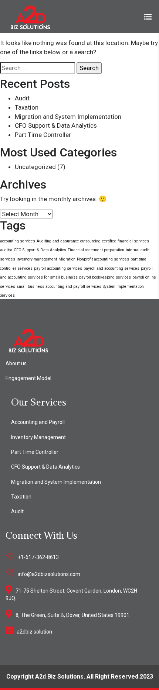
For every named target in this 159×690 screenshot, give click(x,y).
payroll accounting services (58, 268)
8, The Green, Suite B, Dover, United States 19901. (73, 615)
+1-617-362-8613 (38, 557)
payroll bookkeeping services (105, 277)
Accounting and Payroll (38, 422)
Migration (66, 259)
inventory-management (37, 259)
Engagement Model (28, 378)
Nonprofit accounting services (103, 259)
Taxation (26, 107)
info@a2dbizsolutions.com (49, 574)
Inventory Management (38, 437)
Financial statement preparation (96, 250)
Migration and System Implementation (68, 116)
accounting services (17, 241)
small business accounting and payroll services (59, 286)
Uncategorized (35, 166)
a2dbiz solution (34, 632)
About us (16, 363)
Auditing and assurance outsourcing (69, 241)
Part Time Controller (43, 134)
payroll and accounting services (111, 268)
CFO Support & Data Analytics (56, 125)
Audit (22, 98)
